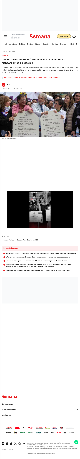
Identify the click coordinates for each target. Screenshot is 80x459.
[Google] (3, 443)
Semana (4, 51)
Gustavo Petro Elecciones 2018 (27, 240)
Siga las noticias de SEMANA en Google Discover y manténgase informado (31, 77)
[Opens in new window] (7, 443)
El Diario (12, 51)
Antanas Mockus (8, 240)
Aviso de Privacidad (9, 449)
